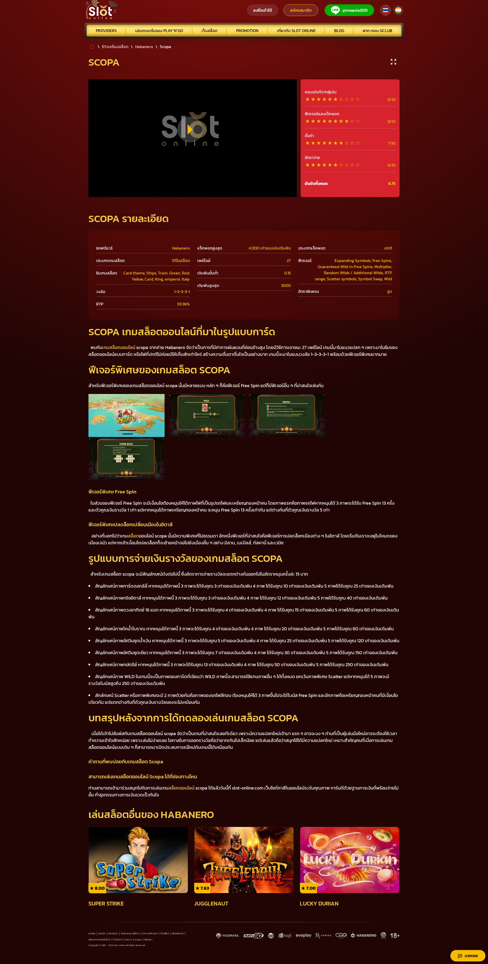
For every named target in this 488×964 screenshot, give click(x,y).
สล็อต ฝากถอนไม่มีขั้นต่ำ (99, 939)
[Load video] (190, 129)
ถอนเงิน (102, 933)
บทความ (128, 939)
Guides (138, 939)
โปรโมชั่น (117, 939)
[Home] (101, 10)
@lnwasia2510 (355, 10)
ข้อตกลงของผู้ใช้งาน (130, 933)
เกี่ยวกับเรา (113, 933)
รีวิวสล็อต (164, 933)
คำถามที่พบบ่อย (150, 933)
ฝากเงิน (92, 933)
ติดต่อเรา (148, 939)
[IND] (398, 10)
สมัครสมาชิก (301, 10)
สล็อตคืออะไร (178, 933)
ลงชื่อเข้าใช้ (262, 10)
